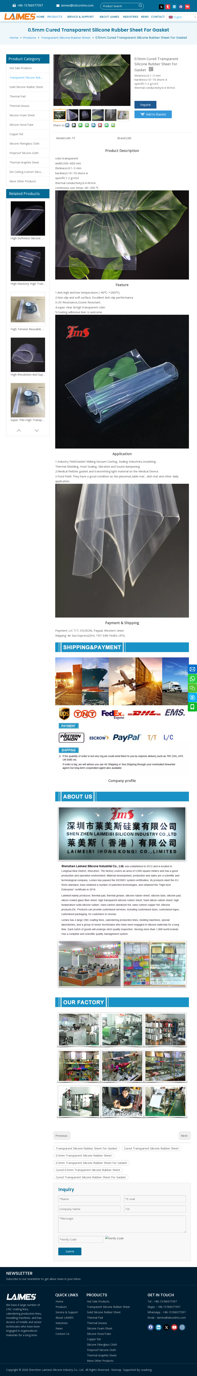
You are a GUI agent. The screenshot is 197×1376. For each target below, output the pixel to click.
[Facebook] (181, 6)
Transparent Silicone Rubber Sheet (29, 77)
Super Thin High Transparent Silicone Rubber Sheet (28, 329)
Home (59, 1301)
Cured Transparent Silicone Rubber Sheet (151, 1148)
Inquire (145, 105)
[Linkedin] (174, 6)
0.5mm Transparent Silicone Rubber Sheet (84, 1155)
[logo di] (21, 1297)
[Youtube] (174, 1327)
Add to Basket (156, 114)
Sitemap (116, 1370)
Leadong (146, 1370)
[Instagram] (182, 1327)
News (59, 1328)
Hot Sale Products (20, 68)
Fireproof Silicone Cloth (23, 153)
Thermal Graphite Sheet (24, 162)
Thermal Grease (19, 106)
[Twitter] (161, 6)
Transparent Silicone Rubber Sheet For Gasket (86, 1148)
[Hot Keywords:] (140, 6)
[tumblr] (167, 6)
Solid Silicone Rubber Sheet (26, 87)
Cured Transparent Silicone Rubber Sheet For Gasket (91, 1177)
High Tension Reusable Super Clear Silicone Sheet (28, 238)
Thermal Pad (17, 96)
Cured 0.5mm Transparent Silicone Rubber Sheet (88, 1170)
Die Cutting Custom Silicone (26, 172)
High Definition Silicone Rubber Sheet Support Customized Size (28, 374)
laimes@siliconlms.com (77, 5)
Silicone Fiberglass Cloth (24, 143)
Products (61, 1307)
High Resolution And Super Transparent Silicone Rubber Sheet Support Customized (28, 283)
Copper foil (16, 134)
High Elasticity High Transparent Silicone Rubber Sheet (28, 420)
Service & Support (67, 1312)
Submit (70, 1251)
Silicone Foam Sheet (22, 115)
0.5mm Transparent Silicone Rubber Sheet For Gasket (91, 1163)
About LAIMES (64, 1317)
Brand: (121, 138)
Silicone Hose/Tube (21, 124)
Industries (62, 1323)
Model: (60, 138)
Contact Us (62, 1334)
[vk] (187, 6)
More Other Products (22, 181)
